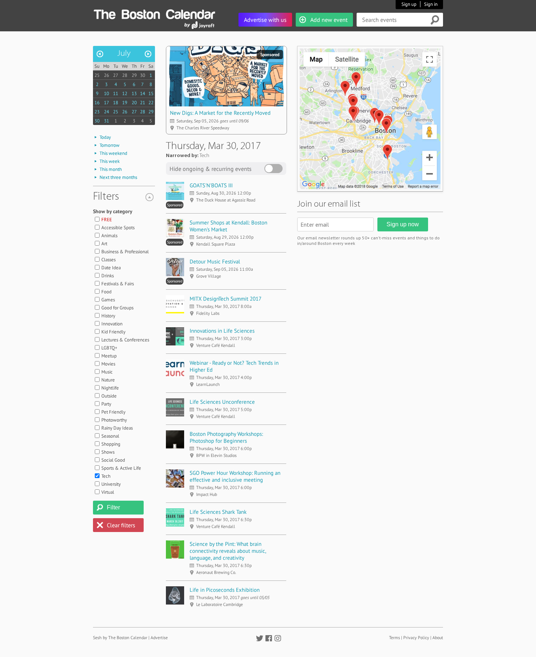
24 (106, 112)
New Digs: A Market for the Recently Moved (220, 112)
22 (151, 102)
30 (142, 75)
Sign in (431, 4)
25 (97, 75)
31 (106, 121)
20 (134, 102)
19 (124, 102)
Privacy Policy (416, 637)
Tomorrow (110, 145)
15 (151, 93)
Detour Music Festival (215, 261)
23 (97, 112)
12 (124, 93)
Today (105, 137)
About (437, 637)
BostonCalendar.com (154, 13)
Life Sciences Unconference (222, 401)
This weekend (113, 153)
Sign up (408, 4)
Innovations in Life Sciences (222, 330)
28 (124, 75)
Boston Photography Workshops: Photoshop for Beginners (226, 437)
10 (106, 93)
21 (142, 102)
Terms (394, 637)
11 (115, 93)
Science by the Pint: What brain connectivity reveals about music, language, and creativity (228, 550)
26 (106, 75)
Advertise (159, 637)
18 (115, 102)
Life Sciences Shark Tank (218, 511)
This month (111, 169)
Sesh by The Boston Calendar (120, 637)
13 (134, 93)
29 (134, 75)
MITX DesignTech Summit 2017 (225, 298)
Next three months (118, 177)
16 (97, 102)
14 (142, 93)
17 (106, 102)
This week (110, 161)
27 (115, 75)
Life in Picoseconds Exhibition (225, 589)
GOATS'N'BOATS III (211, 185)
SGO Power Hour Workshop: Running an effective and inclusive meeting (235, 476)
